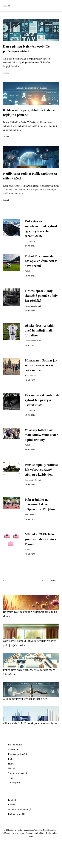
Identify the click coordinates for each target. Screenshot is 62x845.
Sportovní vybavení (33, 341)
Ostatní (6, 73)
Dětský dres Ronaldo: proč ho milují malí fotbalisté (40, 330)
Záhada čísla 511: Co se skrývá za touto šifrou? (30, 723)
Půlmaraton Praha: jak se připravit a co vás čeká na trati (41, 365)
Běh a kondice (30, 376)
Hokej (27, 549)
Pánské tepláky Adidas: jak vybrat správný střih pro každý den (41, 469)
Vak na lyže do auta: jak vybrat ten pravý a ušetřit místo (42, 400)
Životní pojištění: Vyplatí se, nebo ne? (25, 698)
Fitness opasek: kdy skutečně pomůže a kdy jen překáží (41, 295)
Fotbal (27, 271)
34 (41, 580)
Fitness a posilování (33, 306)
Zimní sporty (30, 241)
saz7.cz (6, 5)
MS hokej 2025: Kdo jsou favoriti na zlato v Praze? (40, 539)
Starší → (55, 580)
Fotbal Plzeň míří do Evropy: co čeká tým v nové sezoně (41, 261)
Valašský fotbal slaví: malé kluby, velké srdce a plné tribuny (41, 435)
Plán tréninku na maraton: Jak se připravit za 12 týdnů (40, 504)
